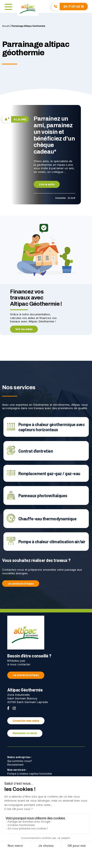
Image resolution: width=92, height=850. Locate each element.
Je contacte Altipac (20, 583)
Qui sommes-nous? (19, 761)
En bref (71, 198)
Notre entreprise (18, 757)
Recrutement (15, 764)
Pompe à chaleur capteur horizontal (29, 773)
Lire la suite (46, 184)
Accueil (6, 26)
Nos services (16, 769)
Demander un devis (25, 733)
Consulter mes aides (26, 720)
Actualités (60, 198)
